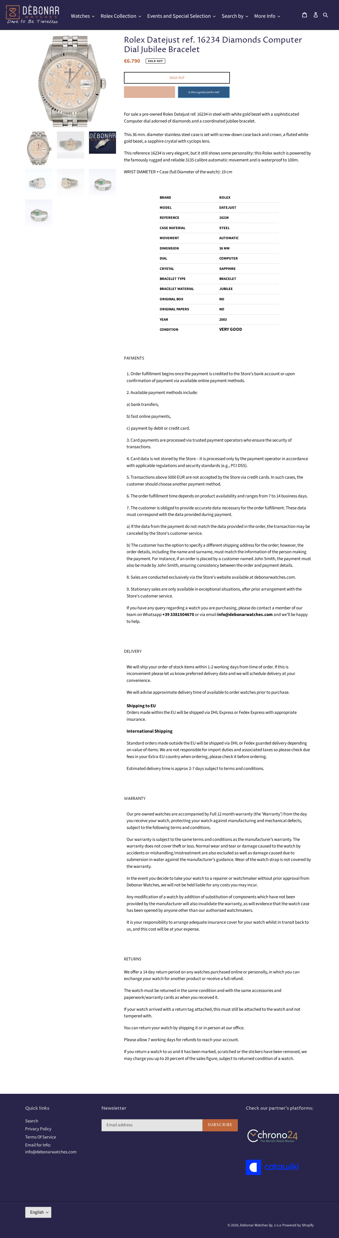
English (37, 1212)
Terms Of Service (40, 1137)
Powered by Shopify (298, 1225)
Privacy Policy (38, 1129)
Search (31, 1121)
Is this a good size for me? (204, 92)
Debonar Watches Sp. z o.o (261, 1225)
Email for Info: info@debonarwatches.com (51, 1148)
